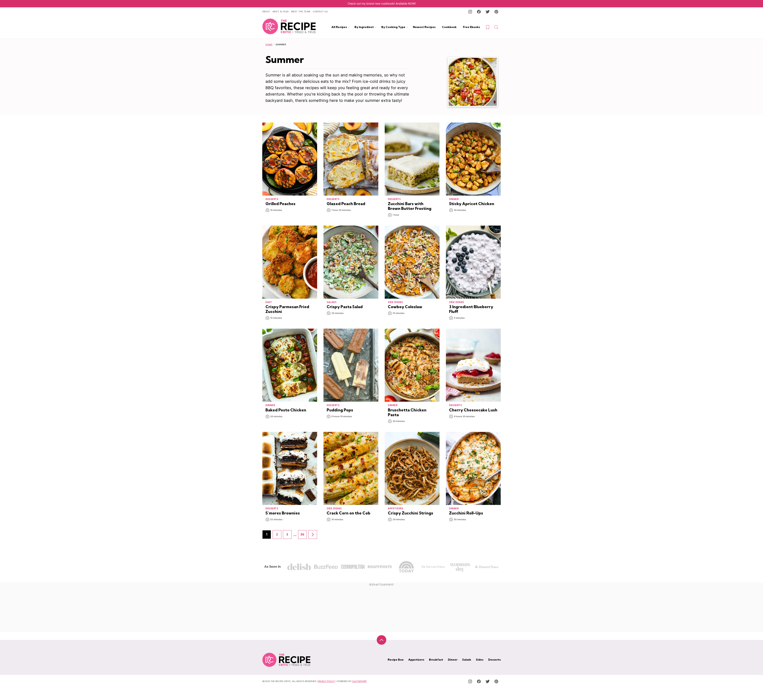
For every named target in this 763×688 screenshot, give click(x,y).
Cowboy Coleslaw (405, 306)
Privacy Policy (326, 681)
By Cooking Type (393, 27)
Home (268, 44)
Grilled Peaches (280, 203)
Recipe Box (396, 659)
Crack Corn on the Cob (348, 512)
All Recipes (339, 27)
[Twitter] (487, 11)
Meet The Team (300, 11)
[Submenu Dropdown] (349, 27)
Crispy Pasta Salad (345, 306)
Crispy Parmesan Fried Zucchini (287, 309)
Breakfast (436, 659)
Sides (479, 659)
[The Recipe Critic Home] (289, 26)
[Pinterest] (496, 11)
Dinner (452, 659)
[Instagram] (470, 11)
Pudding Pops (340, 409)
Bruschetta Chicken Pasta (407, 412)
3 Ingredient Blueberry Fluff (471, 309)
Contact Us (320, 11)
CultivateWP (359, 681)
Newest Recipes (424, 27)
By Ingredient (364, 27)
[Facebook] (478, 11)
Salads (466, 659)
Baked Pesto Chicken (285, 409)
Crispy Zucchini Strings (410, 512)
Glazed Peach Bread (346, 203)
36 (303, 535)
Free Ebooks (471, 27)
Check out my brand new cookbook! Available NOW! (382, 3)
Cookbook (449, 27)
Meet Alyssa (281, 11)
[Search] (496, 27)
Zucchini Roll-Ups (466, 512)
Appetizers (416, 659)
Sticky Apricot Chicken (471, 203)
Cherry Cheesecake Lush (473, 409)
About (266, 11)
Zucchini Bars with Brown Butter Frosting (409, 206)
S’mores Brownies (282, 512)
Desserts (494, 659)
